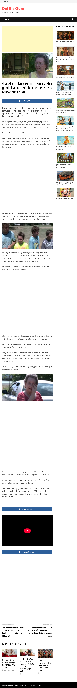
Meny (7, 19)
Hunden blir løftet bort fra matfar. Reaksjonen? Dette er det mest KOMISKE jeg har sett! (27, 665)
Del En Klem (13, 8)
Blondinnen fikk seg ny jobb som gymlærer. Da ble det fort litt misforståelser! (63, 148)
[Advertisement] (27, 39)
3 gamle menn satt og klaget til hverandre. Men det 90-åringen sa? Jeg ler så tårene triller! (65, 166)
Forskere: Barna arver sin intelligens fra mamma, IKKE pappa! (9, 663)
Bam (39, 685)
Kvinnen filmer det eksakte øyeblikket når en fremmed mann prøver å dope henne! (45, 665)
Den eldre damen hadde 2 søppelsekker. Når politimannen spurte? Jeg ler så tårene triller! (65, 110)
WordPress (31, 685)
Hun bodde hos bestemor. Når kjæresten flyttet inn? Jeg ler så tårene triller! (65, 59)
